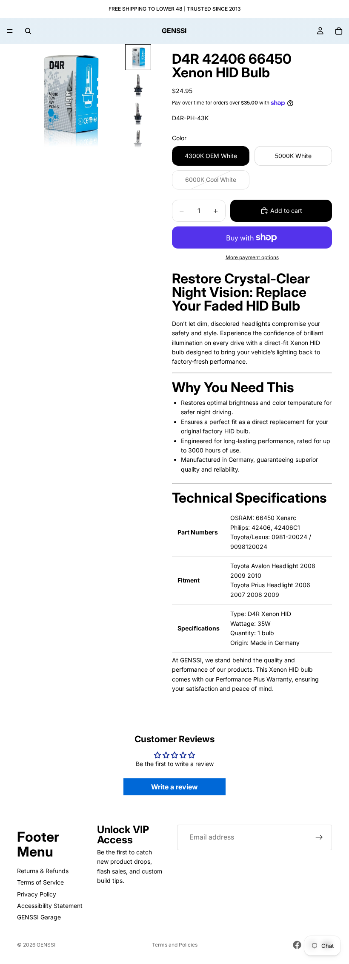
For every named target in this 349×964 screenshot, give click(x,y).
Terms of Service (40, 882)
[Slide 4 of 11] (138, 140)
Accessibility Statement (50, 905)
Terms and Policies (174, 944)
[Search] (28, 31)
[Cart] (338, 31)
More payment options (252, 257)
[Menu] (10, 31)
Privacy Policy (36, 894)
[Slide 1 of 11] (138, 57)
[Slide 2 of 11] (138, 85)
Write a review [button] (174, 787)
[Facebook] (297, 945)
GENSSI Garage (39, 917)
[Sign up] (319, 837)
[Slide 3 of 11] (138, 113)
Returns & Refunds (43, 870)
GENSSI (46, 944)
